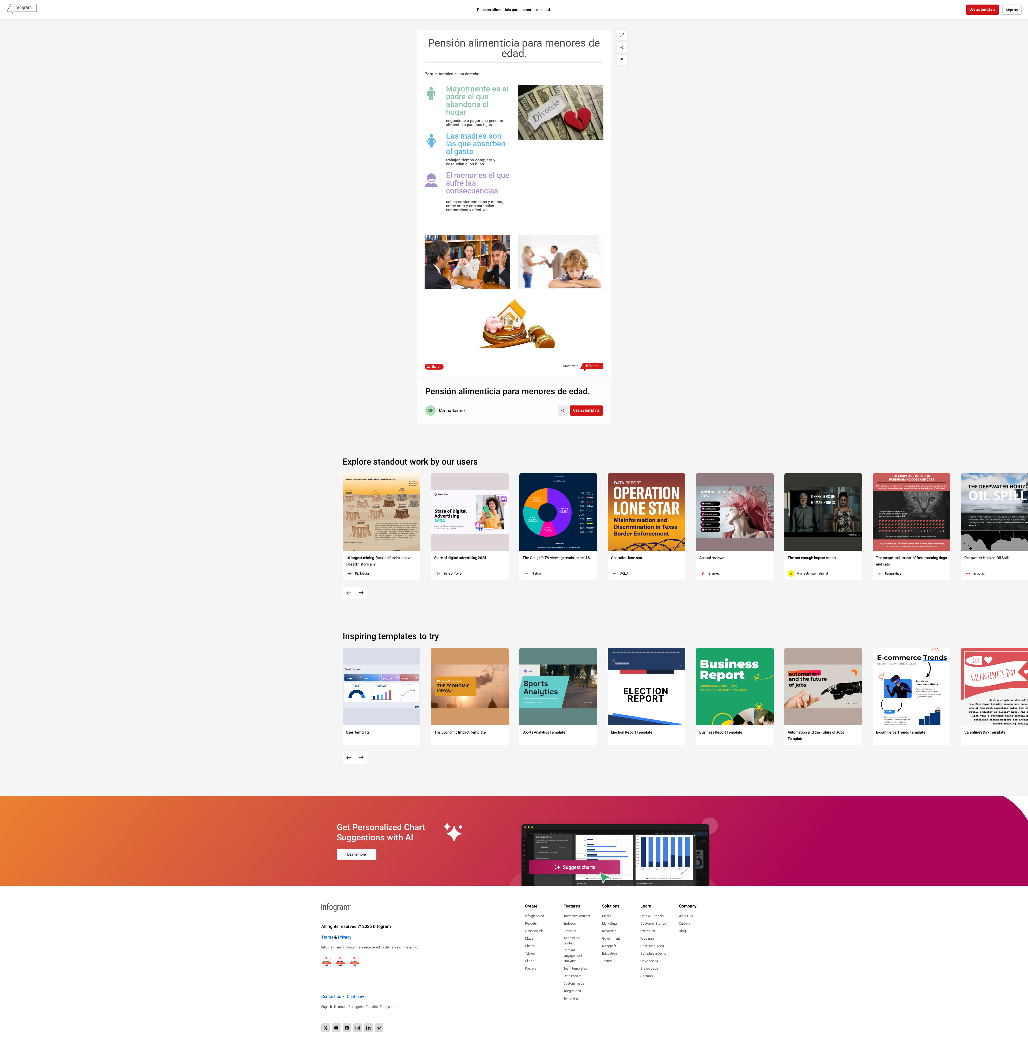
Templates (571, 998)
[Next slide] (361, 593)
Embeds (570, 923)
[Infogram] (21, 10)
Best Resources (652, 946)
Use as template (982, 9)
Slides (529, 961)
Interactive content (577, 916)
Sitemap (646, 976)
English (326, 1007)
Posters (530, 968)
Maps (529, 938)
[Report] (622, 60)
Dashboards (534, 931)
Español (372, 1007)
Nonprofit (609, 946)
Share (435, 367)
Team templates (575, 968)
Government (611, 938)
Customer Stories (653, 923)
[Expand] (622, 35)
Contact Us (331, 996)
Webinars (647, 938)
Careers (684, 923)
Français (386, 1007)
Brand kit (570, 931)
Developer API (650, 961)
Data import (572, 976)
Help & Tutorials (651, 916)
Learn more (356, 854)
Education (609, 953)
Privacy (345, 937)
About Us (686, 916)
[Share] (622, 47)
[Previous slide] (349, 593)
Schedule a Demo (653, 953)
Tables (530, 953)
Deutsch (340, 1007)
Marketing (609, 923)
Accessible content (572, 940)
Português (356, 1007)
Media (606, 916)
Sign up (1012, 10)
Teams (607, 961)
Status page (649, 968)
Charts (529, 946)
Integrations (572, 991)
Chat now (355, 996)
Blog (682, 931)
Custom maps (574, 983)
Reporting (609, 931)
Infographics (534, 916)
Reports (531, 923)
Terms (327, 937)
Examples (647, 931)
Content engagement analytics (573, 955)
